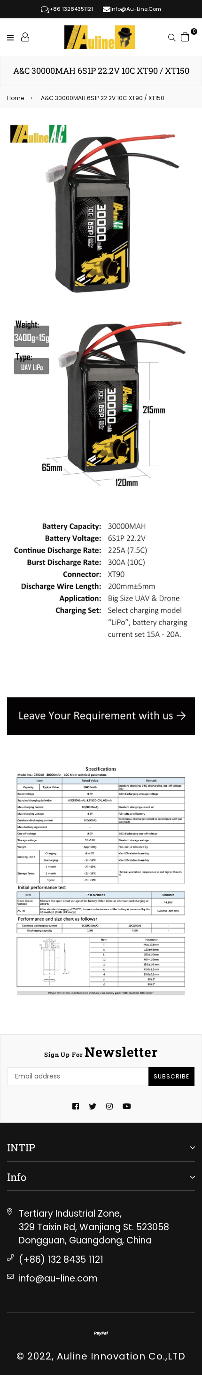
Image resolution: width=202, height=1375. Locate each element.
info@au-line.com (58, 1278)
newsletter (101, 1052)
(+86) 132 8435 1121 (61, 1259)
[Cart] (185, 36)
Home (15, 98)
